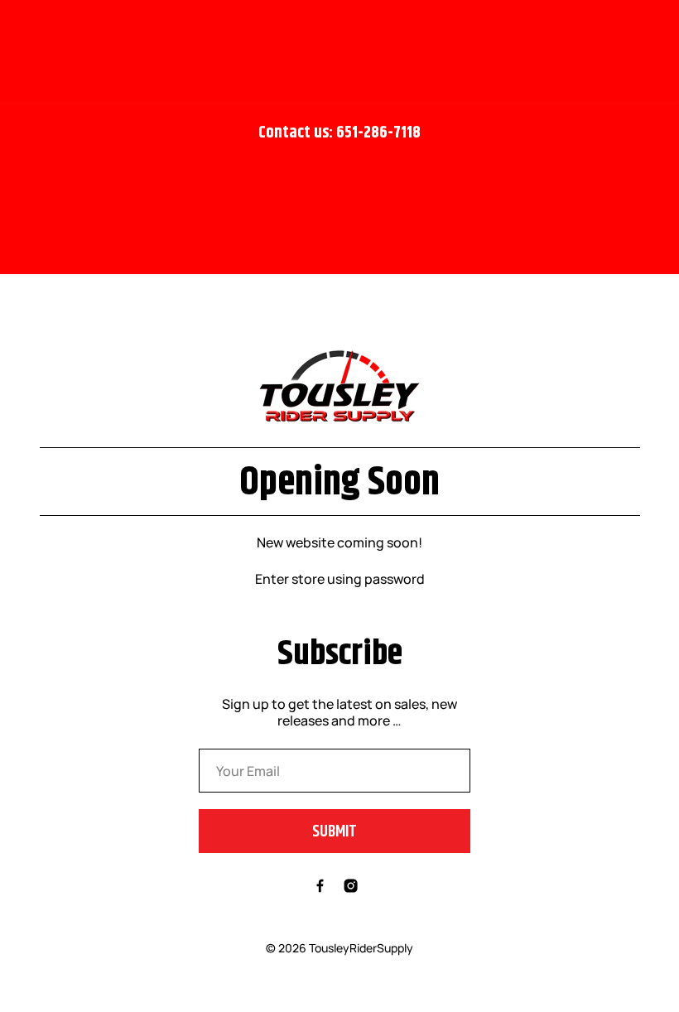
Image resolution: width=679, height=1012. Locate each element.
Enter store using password (340, 579)
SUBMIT (334, 831)
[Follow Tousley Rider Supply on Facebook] (320, 888)
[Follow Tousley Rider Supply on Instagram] (351, 888)
